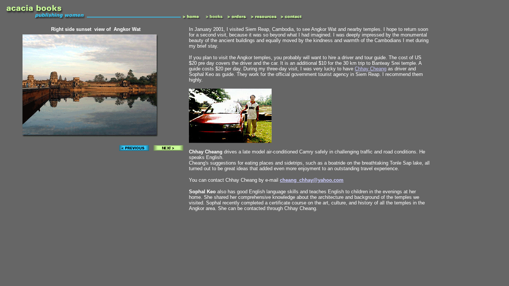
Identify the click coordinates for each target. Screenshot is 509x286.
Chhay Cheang (370, 69)
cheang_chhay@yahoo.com (312, 180)
